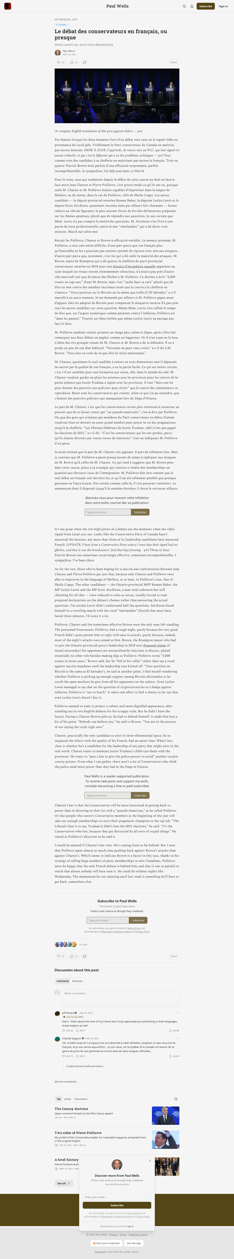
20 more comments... (66, 1081)
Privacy (113, 1234)
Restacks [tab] (77, 981)
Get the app (134, 1243)
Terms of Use (133, 1213)
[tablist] (69, 981)
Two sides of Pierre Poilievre (78, 1132)
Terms (122, 1234)
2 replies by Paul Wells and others (84, 1066)
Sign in (223, 6)
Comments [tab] (63, 981)
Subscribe (205, 6)
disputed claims (154, 645)
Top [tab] (59, 1099)
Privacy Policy (143, 1216)
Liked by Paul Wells (74, 1017)
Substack (100, 1251)
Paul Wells (69, 51)
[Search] (184, 6)
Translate (62, 24)
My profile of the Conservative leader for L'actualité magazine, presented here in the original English (100, 1139)
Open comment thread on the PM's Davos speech (84, 1113)
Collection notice (137, 1234)
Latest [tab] (67, 1099)
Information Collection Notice (116, 1216)
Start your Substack (108, 1243)
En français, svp (66, 19)
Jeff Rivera (68, 1012)
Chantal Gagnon (71, 1038)
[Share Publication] (191, 6)
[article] (117, 1115)
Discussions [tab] (81, 1099)
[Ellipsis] (177, 1012)
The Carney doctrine (71, 1109)
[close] (150, 1160)
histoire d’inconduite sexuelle (134, 266)
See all (61, 1183)
